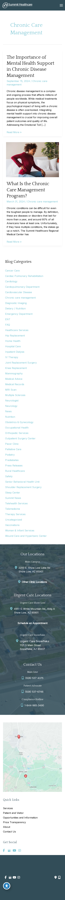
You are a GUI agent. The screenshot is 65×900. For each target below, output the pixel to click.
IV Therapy (11, 357)
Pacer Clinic (12, 443)
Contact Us (9, 831)
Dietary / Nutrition (15, 308)
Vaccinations (12, 525)
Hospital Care (13, 346)
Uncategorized (13, 519)
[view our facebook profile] (4, 850)
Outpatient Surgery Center (20, 438)
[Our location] (59, 877)
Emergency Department (18, 313)
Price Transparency (14, 822)
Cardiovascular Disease (18, 292)
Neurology (11, 405)
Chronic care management (42, 201)
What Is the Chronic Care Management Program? (28, 190)
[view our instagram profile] (19, 850)
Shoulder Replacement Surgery (23, 487)
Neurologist (11, 400)
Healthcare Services (16, 330)
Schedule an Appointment (32, 623)
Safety (9, 476)
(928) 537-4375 (34, 678)
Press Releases (14, 465)
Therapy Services (15, 514)
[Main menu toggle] (61, 5)
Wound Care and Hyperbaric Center (26, 535)
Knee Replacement (16, 368)
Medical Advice (13, 378)
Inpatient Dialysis (14, 351)
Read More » (14, 132)
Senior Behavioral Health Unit (22, 481)
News (8, 411)
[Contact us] (55, 877)
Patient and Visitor (13, 812)
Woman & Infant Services (19, 530)
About (6, 826)
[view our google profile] (9, 850)
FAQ (7, 324)
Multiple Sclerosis (15, 395)
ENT (7, 319)
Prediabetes (12, 460)
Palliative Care (13, 449)
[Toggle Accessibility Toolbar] (6, 885)
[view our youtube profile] (14, 850)
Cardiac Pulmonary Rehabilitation (24, 275)
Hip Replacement (15, 335)
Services (8, 808)
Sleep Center (12, 492)
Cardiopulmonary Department (22, 286)
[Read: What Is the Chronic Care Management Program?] (32, 159)
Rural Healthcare (15, 470)
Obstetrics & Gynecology (19, 422)
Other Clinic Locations (34, 581)
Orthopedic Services (16, 433)
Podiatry (10, 454)
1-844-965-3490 (34, 705)
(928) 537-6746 (34, 691)
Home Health (12, 340)
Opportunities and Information (20, 817)
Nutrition (10, 416)
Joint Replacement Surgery (21, 362)
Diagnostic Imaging (16, 303)
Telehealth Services (16, 503)
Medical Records (14, 384)
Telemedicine (12, 508)
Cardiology (11, 281)
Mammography (14, 373)
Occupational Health (17, 427)
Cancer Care (12, 270)
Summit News (13, 497)
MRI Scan (10, 389)
